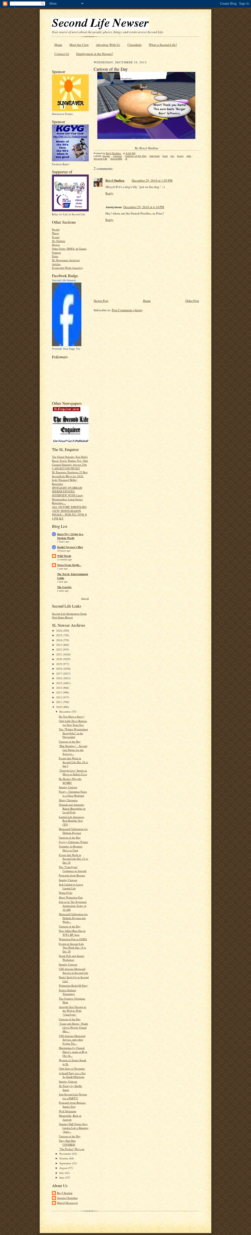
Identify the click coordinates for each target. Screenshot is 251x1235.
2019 (59, 664)
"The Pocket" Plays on (71, 1149)
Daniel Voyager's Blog (70, 547)
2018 (59, 668)
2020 (59, 659)
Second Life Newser (64, 280)
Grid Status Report (62, 617)
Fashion (56, 252)
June (62, 1177)
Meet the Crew (79, 44)
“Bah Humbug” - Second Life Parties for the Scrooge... (73, 749)
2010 (59, 707)
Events (56, 237)
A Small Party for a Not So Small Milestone (72, 1075)
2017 (59, 673)
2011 (59, 702)
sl (126, 158)
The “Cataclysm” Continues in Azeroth (73, 869)
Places (55, 233)
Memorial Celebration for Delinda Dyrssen (73, 831)
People (56, 229)
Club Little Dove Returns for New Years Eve (73, 723)
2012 (59, 697)
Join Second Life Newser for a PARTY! (73, 1096)
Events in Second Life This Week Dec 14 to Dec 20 (72, 947)
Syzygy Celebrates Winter (73, 842)
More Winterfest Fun (71, 897)
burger (106, 156)
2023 (59, 645)
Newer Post (101, 301)
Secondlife (116, 158)
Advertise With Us (108, 44)
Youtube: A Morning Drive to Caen (71, 848)
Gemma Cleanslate (67, 1198)
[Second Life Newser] (66, 345)
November (65, 1153)
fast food (155, 156)
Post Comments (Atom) (127, 310)
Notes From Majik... (69, 565)
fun (172, 156)
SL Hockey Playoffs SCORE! (70, 781)
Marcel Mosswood (67, 1203)
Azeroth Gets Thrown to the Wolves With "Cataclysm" (72, 1010)
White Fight (65, 893)
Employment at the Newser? (94, 54)
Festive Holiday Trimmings (67, 992)
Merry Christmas (68, 800)
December (65, 711)
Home (58, 44)
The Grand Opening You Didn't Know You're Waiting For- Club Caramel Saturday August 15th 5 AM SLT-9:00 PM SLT (70, 462)
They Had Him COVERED (67, 1142)
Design (56, 244)
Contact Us (61, 54)
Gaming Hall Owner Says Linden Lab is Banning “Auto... (73, 1127)
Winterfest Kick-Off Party (73, 985)
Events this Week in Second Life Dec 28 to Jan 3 (73, 762)
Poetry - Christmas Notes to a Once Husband (73, 793)
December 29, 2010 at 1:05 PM (152, 180)
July (62, 1173)
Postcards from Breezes (72, 875)
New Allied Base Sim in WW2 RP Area (72, 932)
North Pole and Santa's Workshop (71, 958)
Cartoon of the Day (70, 741)
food (165, 156)
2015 (59, 683)
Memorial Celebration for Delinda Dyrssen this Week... (73, 917)
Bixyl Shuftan (65, 1193)
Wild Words (64, 556)
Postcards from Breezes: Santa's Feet (72, 1104)
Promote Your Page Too (66, 348)
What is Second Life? (163, 44)
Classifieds (134, 44)
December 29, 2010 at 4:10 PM (143, 207)
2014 (59, 688)
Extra (55, 256)
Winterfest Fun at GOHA (73, 939)
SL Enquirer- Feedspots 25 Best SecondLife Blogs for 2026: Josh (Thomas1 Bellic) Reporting (70, 478)
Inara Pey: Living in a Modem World (70, 536)
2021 (59, 654)
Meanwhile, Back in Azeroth (70, 1117)
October (64, 1158)
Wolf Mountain (67, 1111)
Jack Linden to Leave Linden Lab (71, 886)
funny (180, 156)
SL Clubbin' (58, 241)
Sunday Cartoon (68, 787)
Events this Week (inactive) (67, 268)
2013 (59, 692)
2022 (59, 649)
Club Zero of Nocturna (72, 1068)
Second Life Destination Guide (69, 613)
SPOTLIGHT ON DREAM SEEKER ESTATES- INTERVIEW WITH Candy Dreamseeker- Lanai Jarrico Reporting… (67, 495)
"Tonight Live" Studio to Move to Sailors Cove (73, 772)
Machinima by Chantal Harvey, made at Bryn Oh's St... (73, 1051)
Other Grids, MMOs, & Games (69, 248)
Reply (109, 193)
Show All (85, 598)
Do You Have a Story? (71, 716)
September (65, 1163)
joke (189, 156)
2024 (59, 640)
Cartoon (117, 156)
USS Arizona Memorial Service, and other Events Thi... (72, 1039)
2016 (59, 678)
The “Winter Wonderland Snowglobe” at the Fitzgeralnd (73, 733)
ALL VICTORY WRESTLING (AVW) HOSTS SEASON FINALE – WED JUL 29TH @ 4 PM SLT (69, 512)
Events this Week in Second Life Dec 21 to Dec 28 (73, 858)
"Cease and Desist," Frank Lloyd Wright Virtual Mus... (73, 1027)
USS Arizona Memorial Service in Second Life (73, 971)
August (63, 1168)
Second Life (100, 158)
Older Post (192, 301)
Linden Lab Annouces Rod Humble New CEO (71, 820)
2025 (59, 635)
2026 (59, 630)
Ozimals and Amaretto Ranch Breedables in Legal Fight (72, 808)
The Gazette (64, 587)
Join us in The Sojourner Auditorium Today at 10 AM (73, 905)
